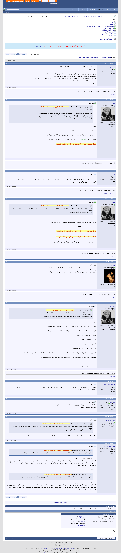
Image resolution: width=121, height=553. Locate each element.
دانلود (13, 538)
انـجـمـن (108, 16)
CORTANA (106, 193)
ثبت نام (27, 1)
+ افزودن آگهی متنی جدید (106, 39)
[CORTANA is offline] (108, 114)
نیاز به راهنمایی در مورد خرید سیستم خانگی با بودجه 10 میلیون (95, 57)
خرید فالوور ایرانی (109, 28)
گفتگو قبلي (63, 502)
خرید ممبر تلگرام (109, 32)
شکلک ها (82, 518)
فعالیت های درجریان (110, 9)
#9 (6, 416)
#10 (7, 443)
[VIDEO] (82, 521)
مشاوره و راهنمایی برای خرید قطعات (86, 16)
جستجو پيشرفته (8, 11)
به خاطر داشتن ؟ (53, 3)
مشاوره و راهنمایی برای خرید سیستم (65, 16)
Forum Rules (81, 525)
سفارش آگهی (74, 9)
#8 (6, 398)
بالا (7, 538)
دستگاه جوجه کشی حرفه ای (107, 34)
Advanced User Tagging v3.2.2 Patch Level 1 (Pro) (50, 548)
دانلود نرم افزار (83, 9)
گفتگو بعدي (57, 502)
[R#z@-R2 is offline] (109, 276)
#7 (6, 381)
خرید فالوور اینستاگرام (108, 30)
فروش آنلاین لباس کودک (107, 35)
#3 (6, 171)
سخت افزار (101, 16)
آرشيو (9, 538)
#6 (6, 302)
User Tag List (112, 511)
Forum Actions (112, 12)
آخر (9, 54)
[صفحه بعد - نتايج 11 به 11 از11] (13, 54)
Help (33, 1)
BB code (81, 516)
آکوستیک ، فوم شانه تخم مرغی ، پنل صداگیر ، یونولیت (100, 26)
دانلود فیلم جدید (110, 24)
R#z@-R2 (112, 94)
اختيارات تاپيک (11, 60)
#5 (6, 261)
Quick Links (104, 12)
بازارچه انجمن (92, 9)
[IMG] (81, 519)
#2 (6, 99)
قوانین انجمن (38, 46)
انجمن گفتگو (100, 9)
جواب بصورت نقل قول (11, 87)
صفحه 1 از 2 (22, 54)
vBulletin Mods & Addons (68, 548)
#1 (6, 63)
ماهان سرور (111, 22)
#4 (6, 198)
